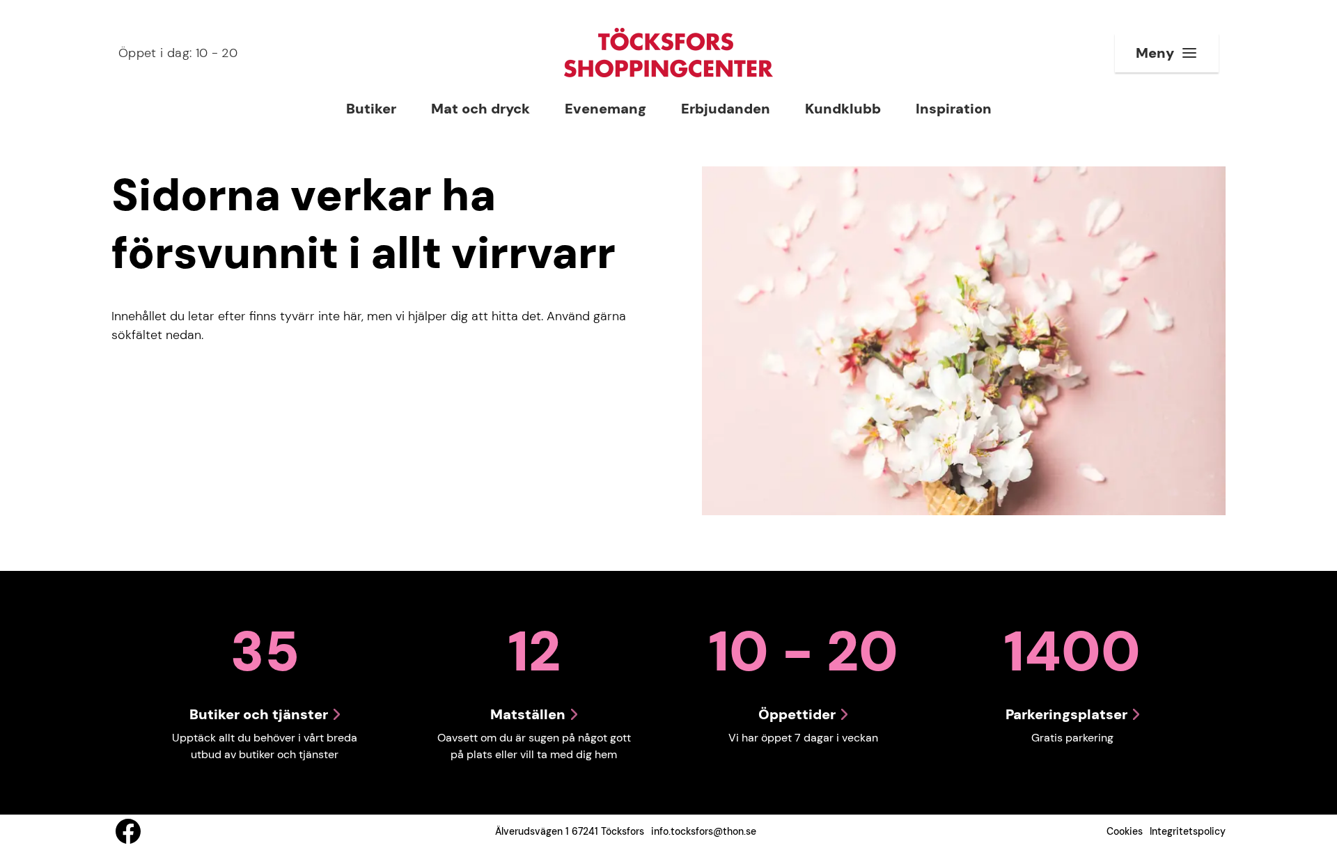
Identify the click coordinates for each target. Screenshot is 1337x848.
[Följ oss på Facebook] (128, 831)
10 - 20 (177, 53)
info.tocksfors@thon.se (703, 831)
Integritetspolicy (1188, 831)
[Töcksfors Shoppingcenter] (668, 52)
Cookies (1125, 831)
